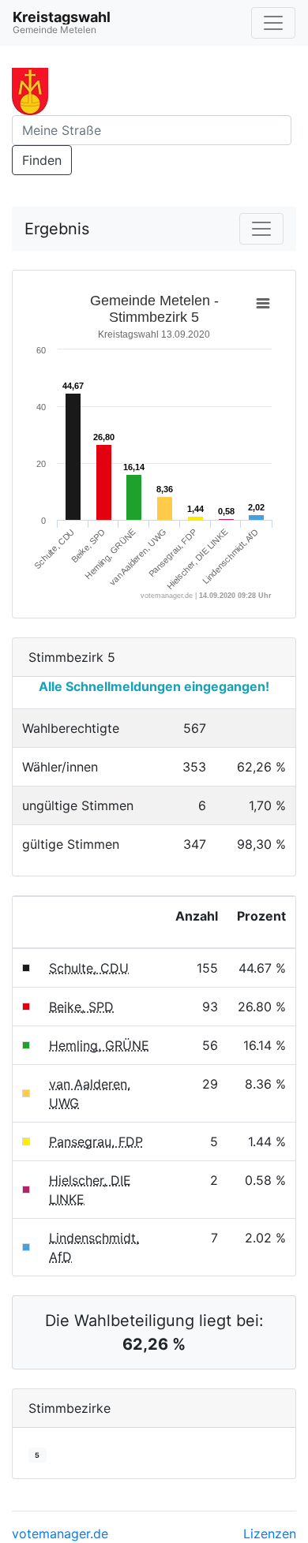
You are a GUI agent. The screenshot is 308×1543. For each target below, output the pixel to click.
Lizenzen (269, 1533)
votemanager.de (60, 1533)
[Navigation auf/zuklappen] (273, 23)
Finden (42, 160)
